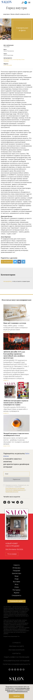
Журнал (16, 593)
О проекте (17, 643)
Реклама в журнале (16, 650)
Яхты (16, 584)
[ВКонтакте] (19, 262)
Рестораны (16, 590)
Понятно (16, 696)
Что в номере (12, 554)
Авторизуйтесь (7, 281)
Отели (16, 587)
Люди (16, 579)
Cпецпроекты (16, 595)
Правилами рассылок (12, 491)
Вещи (16, 576)
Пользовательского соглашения (15, 488)
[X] (15, 262)
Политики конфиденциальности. (17, 691)
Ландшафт (16, 570)
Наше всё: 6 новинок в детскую (14, 323)
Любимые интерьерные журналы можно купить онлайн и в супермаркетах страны (15, 403)
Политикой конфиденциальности (15, 490)
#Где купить (6, 331)
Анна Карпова (17, 59)
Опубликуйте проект (16, 601)
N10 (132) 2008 (8, 65)
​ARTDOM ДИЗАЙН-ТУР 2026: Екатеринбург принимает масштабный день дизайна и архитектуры (14, 355)
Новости (17, 565)
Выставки (16, 581)
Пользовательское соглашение (16, 661)
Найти (23, 3)
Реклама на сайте (16, 646)
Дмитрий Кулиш (8, 59)
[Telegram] (23, 262)
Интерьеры (16, 568)
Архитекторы (16, 573)
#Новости (6, 380)
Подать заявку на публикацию (16, 657)
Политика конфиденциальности (16, 664)
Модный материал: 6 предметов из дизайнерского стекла (16, 434)
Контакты (16, 653)
